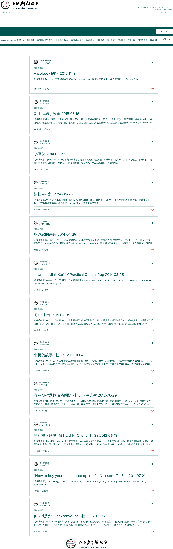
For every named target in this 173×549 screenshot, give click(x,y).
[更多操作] (153, 62)
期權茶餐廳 (38, 68)
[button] (90, 40)
